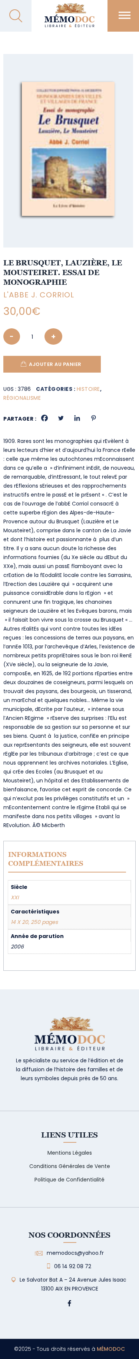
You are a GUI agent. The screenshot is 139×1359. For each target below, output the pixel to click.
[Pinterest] (93, 418)
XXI (15, 897)
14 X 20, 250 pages (34, 922)
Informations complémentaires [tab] (45, 859)
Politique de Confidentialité (69, 1179)
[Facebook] (44, 418)
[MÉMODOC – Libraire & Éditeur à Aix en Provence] (69, 19)
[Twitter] (60, 418)
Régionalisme (22, 398)
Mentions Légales (69, 1153)
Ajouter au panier (55, 364)
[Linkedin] (77, 418)
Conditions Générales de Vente (69, 1166)
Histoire (88, 389)
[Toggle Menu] (124, 15)
